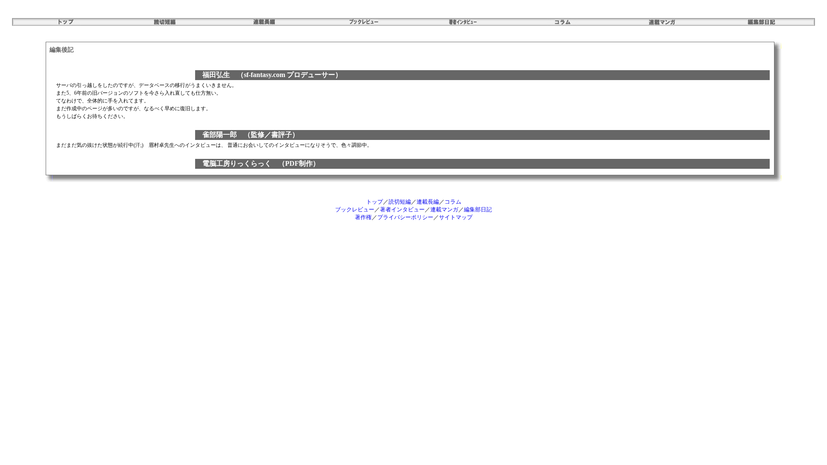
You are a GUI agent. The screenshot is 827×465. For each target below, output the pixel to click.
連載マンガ (444, 209)
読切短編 (400, 201)
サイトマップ (456, 217)
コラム (453, 201)
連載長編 (428, 201)
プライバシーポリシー (405, 217)
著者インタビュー (402, 209)
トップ (374, 201)
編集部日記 (478, 209)
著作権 (363, 217)
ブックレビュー (354, 209)
